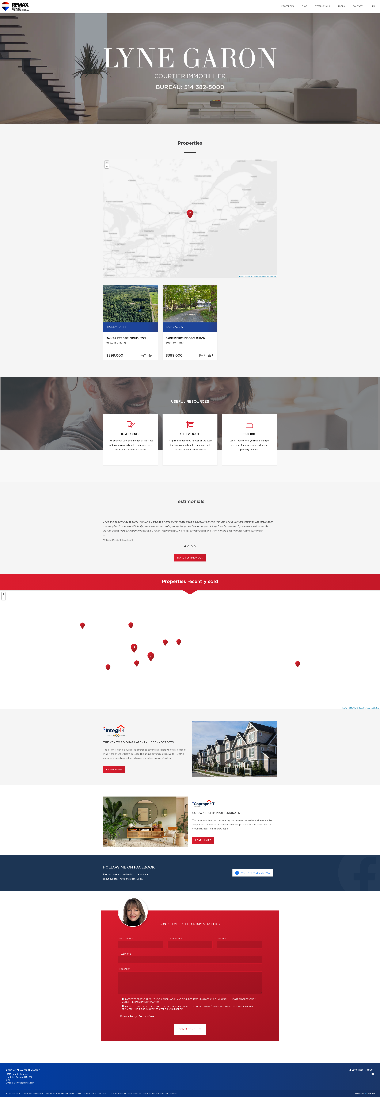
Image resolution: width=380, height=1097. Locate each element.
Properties (287, 6)
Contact (358, 6)
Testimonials (322, 6)
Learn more (114, 770)
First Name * (126, 939)
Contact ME (187, 1029)
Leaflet (241, 276)
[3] (151, 661)
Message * (124, 969)
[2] (190, 218)
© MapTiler (249, 276)
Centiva (370, 1093)
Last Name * (175, 939)
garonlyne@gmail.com (23, 1083)
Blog (304, 6)
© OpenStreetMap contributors (265, 276)
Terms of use (146, 1016)
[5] (134, 652)
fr (373, 6)
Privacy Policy (128, 1016)
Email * (222, 939)
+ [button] (107, 162)
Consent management (166, 1094)
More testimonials (190, 558)
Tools (341, 6)
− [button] (107, 166)
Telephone (125, 954)
